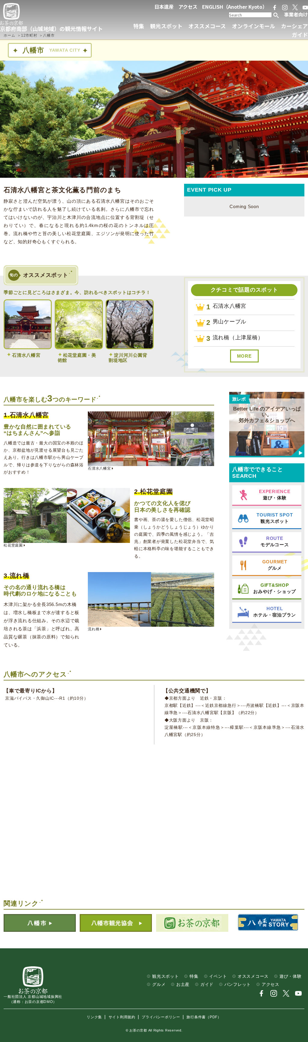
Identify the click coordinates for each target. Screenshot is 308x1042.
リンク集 (94, 1017)
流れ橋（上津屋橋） (238, 338)
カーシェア (294, 26)
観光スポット (166, 26)
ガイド (300, 34)
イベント (218, 976)
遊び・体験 (290, 976)
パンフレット (237, 984)
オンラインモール (253, 26)
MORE (244, 356)
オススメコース (207, 26)
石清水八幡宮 (230, 306)
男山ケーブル (230, 322)
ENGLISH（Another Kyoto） (234, 6)
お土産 (182, 984)
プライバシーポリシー (161, 1017)
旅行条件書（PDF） (203, 1017)
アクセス (187, 6)
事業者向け (296, 14)
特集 (138, 26)
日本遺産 (164, 6)
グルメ (158, 984)
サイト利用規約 (122, 1017)
